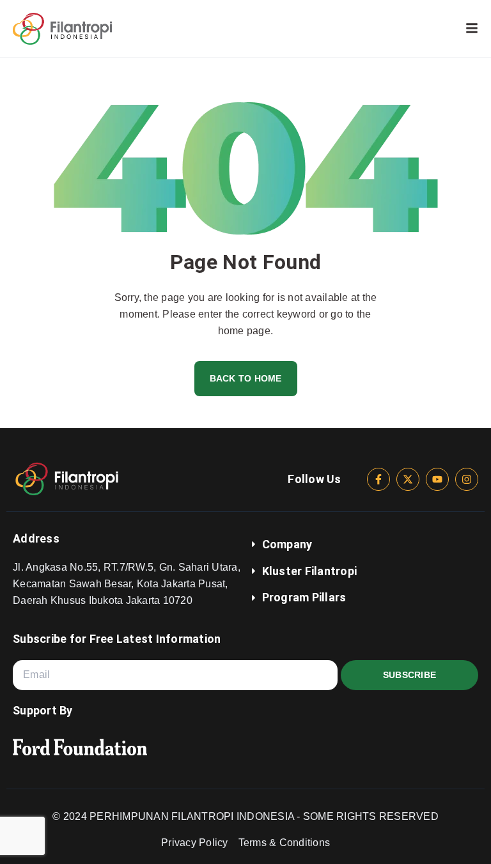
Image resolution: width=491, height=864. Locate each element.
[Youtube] (437, 479)
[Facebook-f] (378, 479)
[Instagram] (466, 479)
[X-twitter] (407, 479)
